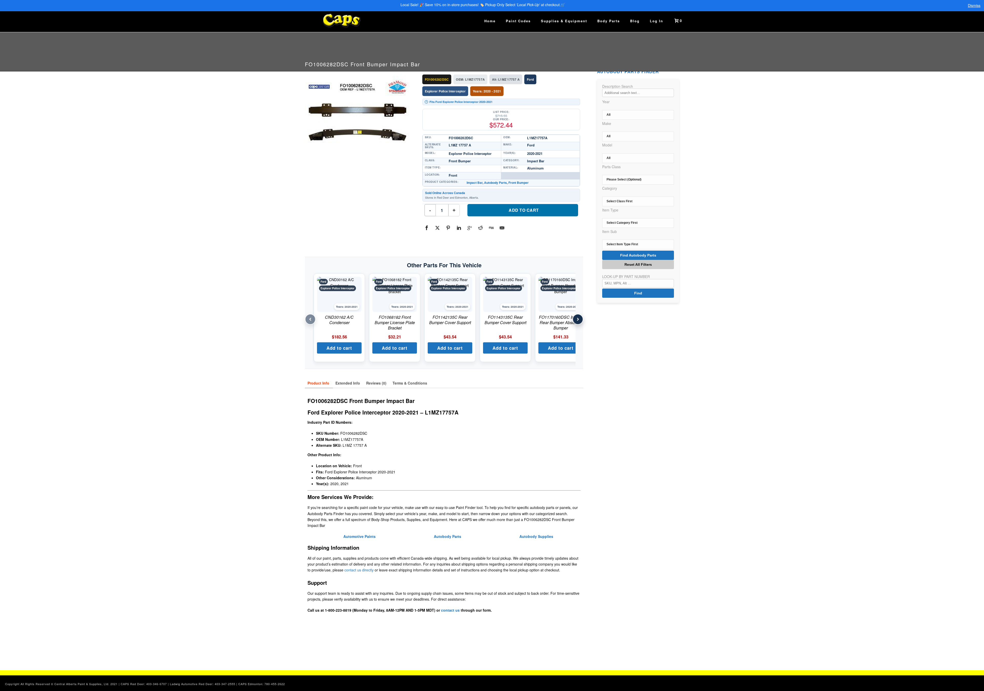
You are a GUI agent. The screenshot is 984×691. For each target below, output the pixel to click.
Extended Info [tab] (347, 383)
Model (607, 145)
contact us (450, 610)
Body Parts (608, 20)
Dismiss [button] (974, 5)
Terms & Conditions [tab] (410, 383)
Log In (656, 20)
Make (606, 123)
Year (606, 101)
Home (490, 20)
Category (609, 188)
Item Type (610, 210)
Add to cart (524, 210)
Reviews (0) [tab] (376, 383)
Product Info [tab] (318, 383)
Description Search (617, 86)
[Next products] (577, 319)
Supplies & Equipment (564, 20)
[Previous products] (310, 319)
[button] (339, 348)
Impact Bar (475, 182)
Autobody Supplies (536, 536)
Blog (635, 20)
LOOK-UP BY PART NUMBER (626, 276)
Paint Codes (518, 20)
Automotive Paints (359, 536)
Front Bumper (518, 182)
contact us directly (359, 569)
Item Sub (609, 231)
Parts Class (611, 166)
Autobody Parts (495, 182)
